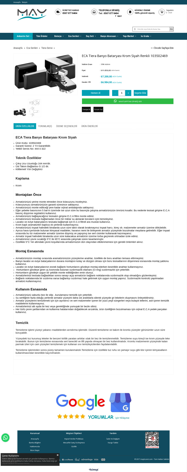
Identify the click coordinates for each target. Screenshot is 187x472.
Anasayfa (17, 2)
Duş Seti (90, 36)
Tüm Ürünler (42, 36)
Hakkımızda (35, 446)
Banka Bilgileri (35, 442)
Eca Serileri (73, 36)
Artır (128, 93)
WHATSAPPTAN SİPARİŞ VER (130, 101)
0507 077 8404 (69, 13)
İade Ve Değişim (113, 439)
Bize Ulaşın (34, 450)
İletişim (24, 2)
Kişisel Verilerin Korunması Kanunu (16, 463)
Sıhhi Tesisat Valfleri (26, 43)
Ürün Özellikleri (25, 126)
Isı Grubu (145, 36)
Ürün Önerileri (89, 126)
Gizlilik (74, 446)
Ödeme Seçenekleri (66, 126)
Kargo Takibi (113, 442)
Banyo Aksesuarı (108, 36)
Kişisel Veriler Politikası (73, 439)
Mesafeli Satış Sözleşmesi (74, 442)
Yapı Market (128, 36)
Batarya (57, 36)
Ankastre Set (23, 36)
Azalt (115, 93)
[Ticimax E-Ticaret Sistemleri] (93, 470)
